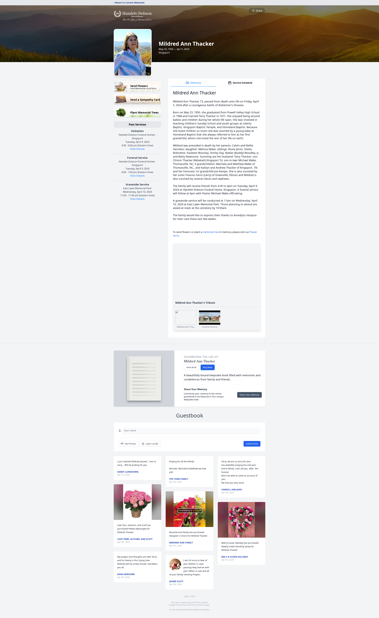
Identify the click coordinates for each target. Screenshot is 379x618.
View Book (191, 367)
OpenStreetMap (192, 609)
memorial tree (211, 232)
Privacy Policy (181, 605)
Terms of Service (197, 605)
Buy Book (207, 367)
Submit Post (252, 443)
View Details (137, 149)
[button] (137, 502)
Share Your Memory (249, 394)
